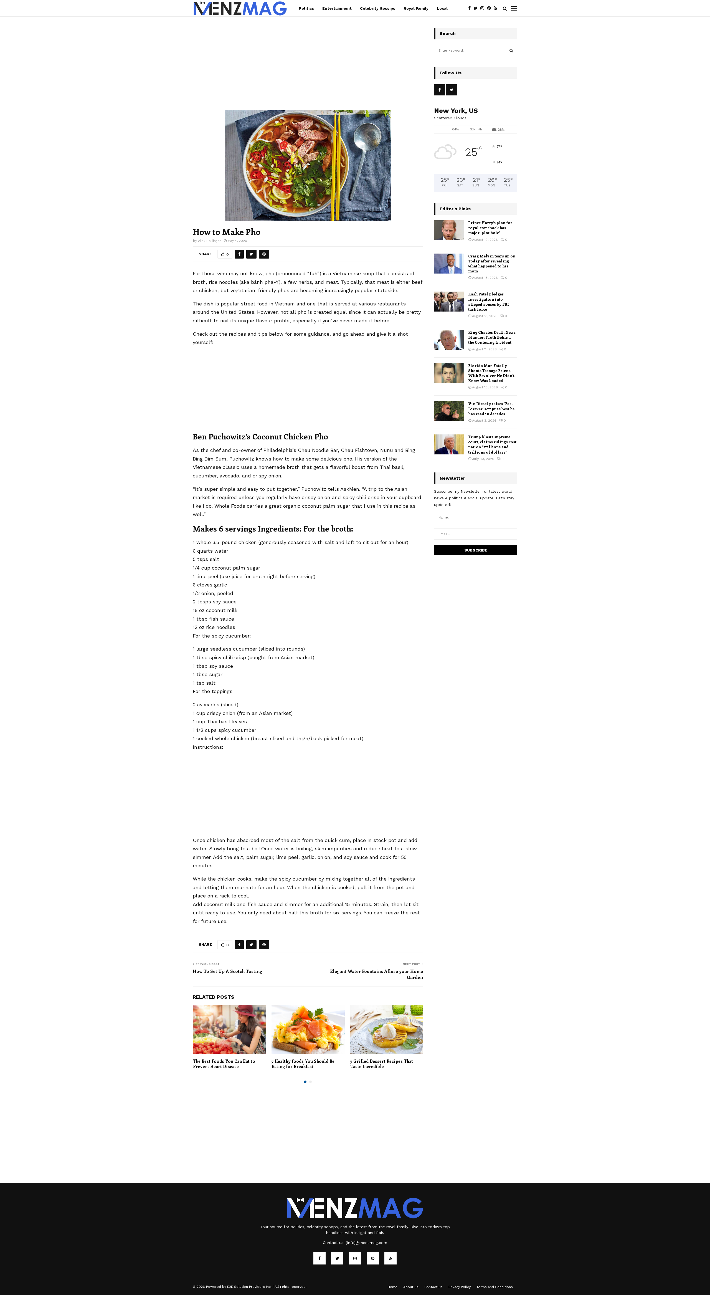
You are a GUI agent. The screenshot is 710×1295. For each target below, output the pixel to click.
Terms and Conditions (494, 1287)
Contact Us (433, 1287)
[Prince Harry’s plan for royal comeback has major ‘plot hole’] (449, 230)
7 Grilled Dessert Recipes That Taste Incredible (381, 1063)
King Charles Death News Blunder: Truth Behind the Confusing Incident (492, 337)
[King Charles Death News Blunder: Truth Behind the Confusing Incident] (449, 340)
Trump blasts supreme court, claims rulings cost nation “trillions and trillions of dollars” (492, 444)
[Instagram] (483, 8)
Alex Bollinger (209, 241)
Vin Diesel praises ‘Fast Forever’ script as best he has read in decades (491, 408)
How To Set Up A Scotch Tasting (227, 971)
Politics (306, 8)
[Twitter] (476, 8)
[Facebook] (470, 8)
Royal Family (416, 8)
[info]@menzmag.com (366, 1242)
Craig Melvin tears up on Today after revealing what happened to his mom (491, 263)
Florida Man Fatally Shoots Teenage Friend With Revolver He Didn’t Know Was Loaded (491, 373)
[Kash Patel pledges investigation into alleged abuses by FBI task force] (449, 302)
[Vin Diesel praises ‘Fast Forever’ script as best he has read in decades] (449, 411)
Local (442, 8)
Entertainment (337, 8)
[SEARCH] (511, 50)
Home (392, 1287)
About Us (411, 1287)
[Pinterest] (490, 8)
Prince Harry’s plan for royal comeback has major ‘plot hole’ (490, 227)
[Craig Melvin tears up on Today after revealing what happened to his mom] (449, 264)
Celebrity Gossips (377, 8)
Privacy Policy (459, 1287)
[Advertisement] (308, 69)
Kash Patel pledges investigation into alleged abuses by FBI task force (488, 301)
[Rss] (497, 8)
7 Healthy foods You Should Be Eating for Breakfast (303, 1063)
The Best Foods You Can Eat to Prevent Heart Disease (224, 1063)
